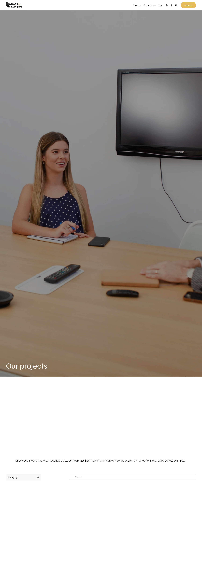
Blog (160, 5)
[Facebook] (172, 5)
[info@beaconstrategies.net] (176, 5)
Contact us (188, 5)
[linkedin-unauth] (167, 5)
